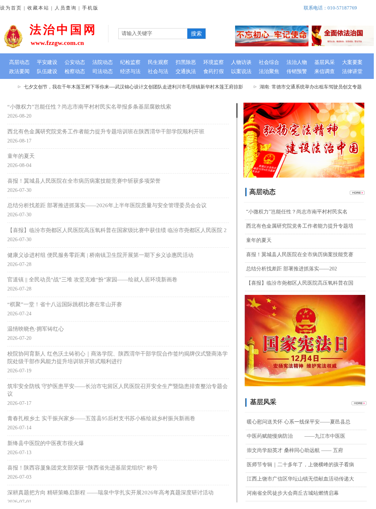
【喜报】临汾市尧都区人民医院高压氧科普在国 (299, 283)
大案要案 (352, 62)
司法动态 (102, 71)
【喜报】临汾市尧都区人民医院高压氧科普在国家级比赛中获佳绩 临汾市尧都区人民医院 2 (117, 230)
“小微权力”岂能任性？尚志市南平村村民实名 (297, 211)
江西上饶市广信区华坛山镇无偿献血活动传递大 (300, 479)
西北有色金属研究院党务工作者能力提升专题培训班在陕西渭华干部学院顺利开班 (105, 131)
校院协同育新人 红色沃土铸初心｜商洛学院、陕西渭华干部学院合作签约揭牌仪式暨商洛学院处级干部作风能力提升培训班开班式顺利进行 (117, 357)
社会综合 (269, 62)
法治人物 (297, 62)
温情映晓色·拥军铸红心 (35, 329)
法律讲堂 (352, 71)
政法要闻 (19, 71)
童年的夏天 (21, 156)
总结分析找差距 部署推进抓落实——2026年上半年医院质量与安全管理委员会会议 (107, 205)
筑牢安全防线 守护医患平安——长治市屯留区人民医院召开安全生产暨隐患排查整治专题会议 (117, 390)
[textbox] (152, 33)
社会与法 (158, 71)
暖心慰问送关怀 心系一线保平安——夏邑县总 (298, 422)
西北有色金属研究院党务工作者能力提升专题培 (299, 226)
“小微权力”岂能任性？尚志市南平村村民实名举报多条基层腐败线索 (89, 107)
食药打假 (213, 71)
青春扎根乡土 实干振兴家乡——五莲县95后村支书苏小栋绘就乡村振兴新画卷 (101, 418)
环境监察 (213, 62)
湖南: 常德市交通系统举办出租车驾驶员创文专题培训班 (313, 87)
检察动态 (75, 71)
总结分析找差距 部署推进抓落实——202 (291, 268)
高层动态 (19, 62)
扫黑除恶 (186, 62)
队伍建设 (47, 71)
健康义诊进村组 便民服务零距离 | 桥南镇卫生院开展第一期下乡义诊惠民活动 (100, 255)
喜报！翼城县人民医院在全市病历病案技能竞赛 (299, 254)
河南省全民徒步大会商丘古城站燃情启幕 (293, 493)
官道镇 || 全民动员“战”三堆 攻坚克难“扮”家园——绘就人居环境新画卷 (92, 279)
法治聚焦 (269, 71)
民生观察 (158, 62)
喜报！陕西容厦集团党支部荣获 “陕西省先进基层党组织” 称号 (82, 468)
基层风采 (324, 62)
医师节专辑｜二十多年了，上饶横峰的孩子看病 (300, 464)
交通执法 (186, 71)
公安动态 (75, 62)
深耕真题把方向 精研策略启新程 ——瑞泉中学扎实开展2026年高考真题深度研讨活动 (110, 492)
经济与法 (130, 71)
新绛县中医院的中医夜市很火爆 (45, 443)
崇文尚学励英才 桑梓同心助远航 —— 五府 (295, 450)
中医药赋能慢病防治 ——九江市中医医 (296, 436)
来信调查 (324, 71)
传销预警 (297, 71)
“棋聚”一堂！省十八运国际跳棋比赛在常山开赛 (64, 304)
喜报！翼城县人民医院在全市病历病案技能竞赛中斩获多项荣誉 (84, 181)
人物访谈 (241, 62)
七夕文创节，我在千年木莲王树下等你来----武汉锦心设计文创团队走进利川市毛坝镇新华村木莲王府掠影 (128, 87)
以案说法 (241, 71)
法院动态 (102, 62)
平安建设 (47, 62)
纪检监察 (130, 62)
